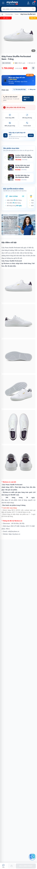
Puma (16, 14)
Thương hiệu (9, 14)
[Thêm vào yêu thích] (33, 68)
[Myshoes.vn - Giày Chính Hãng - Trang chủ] (12, 3)
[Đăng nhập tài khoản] (28, 3)
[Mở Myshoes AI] (32, 856)
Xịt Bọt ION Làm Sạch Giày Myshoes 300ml (22, 166)
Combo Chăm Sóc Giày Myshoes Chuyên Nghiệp (23, 156)
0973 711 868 (27, 98)
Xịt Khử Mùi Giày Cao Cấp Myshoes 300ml (22, 176)
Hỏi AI (31, 135)
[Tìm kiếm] (33, 9)
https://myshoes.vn (14, 534)
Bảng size (32, 89)
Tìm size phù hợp (20, 89)
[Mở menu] (3, 3)
